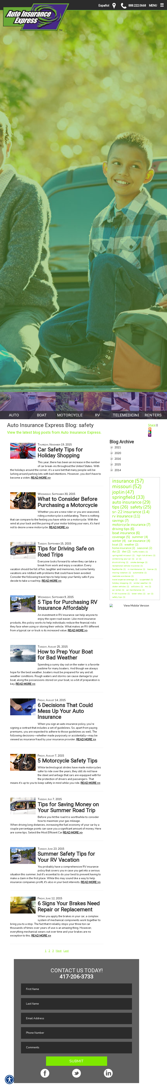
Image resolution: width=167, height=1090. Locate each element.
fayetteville (117, 569)
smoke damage (137, 562)
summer (137, 537)
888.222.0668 (137, 5)
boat (115, 545)
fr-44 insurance (119, 593)
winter (116, 541)
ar (137, 559)
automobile (138, 572)
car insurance (137, 541)
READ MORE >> (41, 478)
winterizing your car (121, 559)
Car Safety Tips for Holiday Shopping (60, 452)
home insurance (121, 548)
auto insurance (127, 502)
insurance (123, 481)
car (148, 593)
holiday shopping (120, 583)
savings (118, 520)
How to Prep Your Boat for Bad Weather (65, 654)
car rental (116, 590)
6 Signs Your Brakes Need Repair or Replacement (69, 906)
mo (146, 586)
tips (115, 507)
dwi (124, 551)
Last (66, 951)
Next (59, 951)
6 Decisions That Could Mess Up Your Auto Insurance (65, 711)
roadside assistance (121, 576)
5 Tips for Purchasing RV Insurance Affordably (67, 605)
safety (136, 507)
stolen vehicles (119, 586)
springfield (123, 497)
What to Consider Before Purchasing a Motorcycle (68, 502)
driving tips (121, 529)
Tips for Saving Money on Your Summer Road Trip (68, 807)
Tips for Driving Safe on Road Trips (66, 551)
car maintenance (133, 590)
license (150, 569)
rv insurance (122, 516)
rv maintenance (135, 569)
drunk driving (118, 562)
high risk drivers (144, 555)
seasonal (142, 548)
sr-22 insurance (126, 512)
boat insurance (123, 533)
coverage (118, 537)
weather (129, 545)
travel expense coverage (123, 579)
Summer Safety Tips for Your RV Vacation (66, 856)
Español (104, 5)
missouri (122, 486)
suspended (145, 579)
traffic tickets (139, 551)
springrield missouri (121, 555)
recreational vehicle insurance (126, 565)
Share (151, 425)
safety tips (117, 597)
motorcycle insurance (129, 524)
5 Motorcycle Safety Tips (67, 760)
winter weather (141, 583)
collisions (135, 586)
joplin (118, 492)
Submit (76, 1061)
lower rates (137, 593)
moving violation (120, 572)
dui (114, 551)
